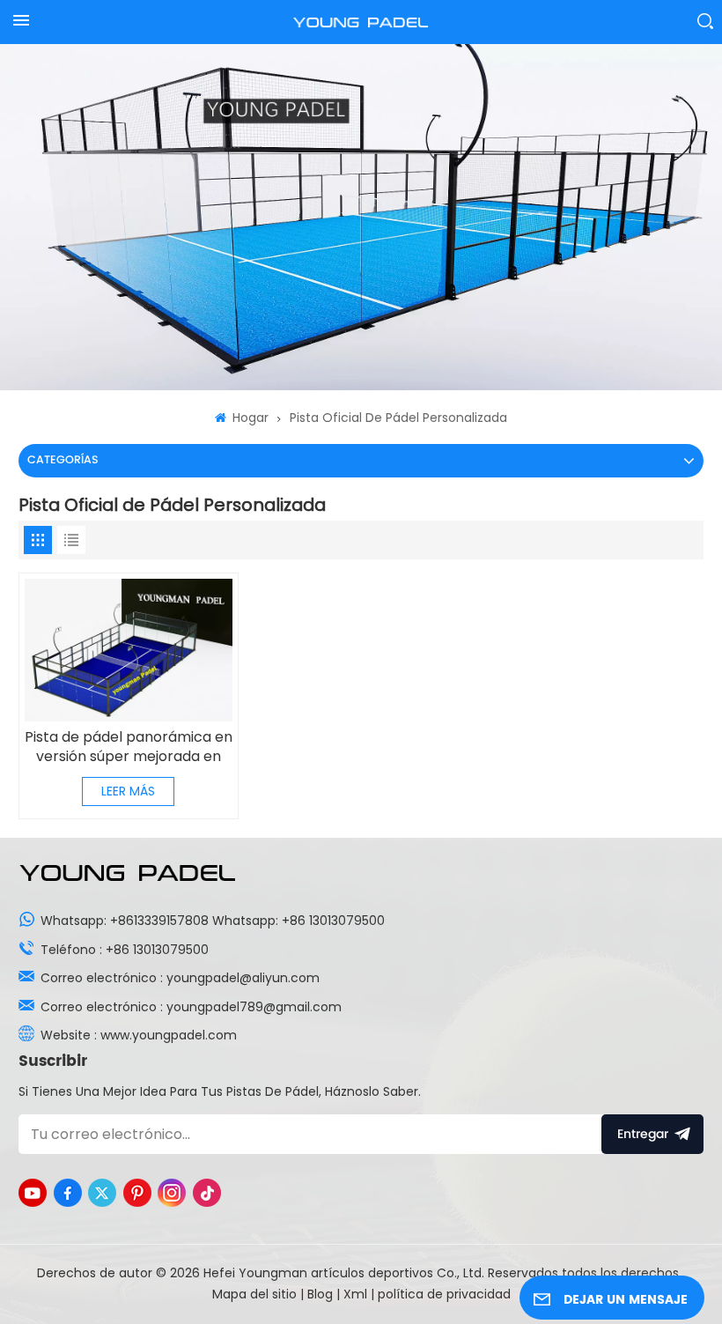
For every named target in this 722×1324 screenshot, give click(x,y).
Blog (321, 1294)
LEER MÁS (128, 791)
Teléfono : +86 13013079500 (125, 949)
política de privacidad (444, 1294)
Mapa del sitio (256, 1294)
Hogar (249, 417)
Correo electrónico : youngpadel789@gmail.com (191, 1007)
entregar (642, 1134)
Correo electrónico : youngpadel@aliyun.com (180, 978)
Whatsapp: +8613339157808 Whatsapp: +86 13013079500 (213, 920)
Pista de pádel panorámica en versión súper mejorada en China (128, 747)
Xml (355, 1294)
